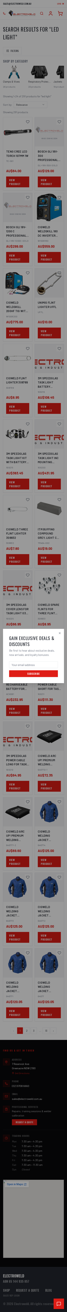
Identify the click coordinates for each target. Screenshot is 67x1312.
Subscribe (33, 674)
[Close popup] (60, 633)
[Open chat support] (59, 1304)
